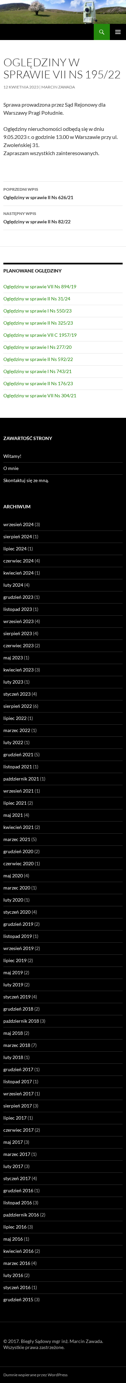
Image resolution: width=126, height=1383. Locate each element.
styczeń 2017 (17, 1178)
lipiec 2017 (15, 1118)
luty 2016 (13, 1275)
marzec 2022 (16, 730)
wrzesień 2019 (18, 948)
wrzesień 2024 (18, 524)
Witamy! (12, 456)
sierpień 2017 (17, 1105)
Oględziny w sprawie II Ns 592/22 (38, 359)
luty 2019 (13, 984)
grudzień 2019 (18, 924)
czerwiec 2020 (18, 863)
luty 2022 (13, 742)
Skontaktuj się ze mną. (26, 480)
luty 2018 (13, 1057)
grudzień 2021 (18, 754)
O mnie (10, 468)
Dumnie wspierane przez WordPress (35, 1374)
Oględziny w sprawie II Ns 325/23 (38, 323)
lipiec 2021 (15, 803)
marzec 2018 (16, 1045)
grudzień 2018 (18, 1009)
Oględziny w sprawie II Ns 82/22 (37, 217)
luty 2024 (13, 585)
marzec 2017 (16, 1154)
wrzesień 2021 (18, 791)
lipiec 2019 (15, 960)
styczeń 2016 (17, 1287)
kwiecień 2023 (18, 669)
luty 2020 (13, 900)
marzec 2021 (16, 839)
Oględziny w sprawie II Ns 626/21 (38, 193)
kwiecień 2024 (18, 573)
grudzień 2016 (18, 1190)
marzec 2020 (16, 887)
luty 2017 (13, 1166)
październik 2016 (21, 1214)
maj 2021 (13, 815)
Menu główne (118, 32)
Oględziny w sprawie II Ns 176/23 (38, 383)
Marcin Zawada (58, 86)
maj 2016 (13, 1239)
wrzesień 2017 (18, 1093)
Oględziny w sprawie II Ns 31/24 (36, 298)
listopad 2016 (17, 1202)
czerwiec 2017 (18, 1130)
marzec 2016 (16, 1263)
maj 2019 (13, 972)
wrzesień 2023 (18, 621)
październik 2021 (21, 778)
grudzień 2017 (18, 1069)
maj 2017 (13, 1142)
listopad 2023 (17, 609)
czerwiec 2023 (18, 645)
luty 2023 (13, 682)
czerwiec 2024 (18, 560)
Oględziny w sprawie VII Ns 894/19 (39, 286)
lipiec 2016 (15, 1227)
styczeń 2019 (17, 996)
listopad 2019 (17, 936)
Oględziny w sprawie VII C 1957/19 (40, 335)
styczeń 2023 (17, 694)
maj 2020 (13, 875)
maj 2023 (13, 657)
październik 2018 (21, 1021)
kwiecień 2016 (18, 1251)
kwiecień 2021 (18, 827)
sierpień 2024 (17, 536)
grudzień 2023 (18, 597)
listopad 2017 (17, 1081)
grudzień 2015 (18, 1299)
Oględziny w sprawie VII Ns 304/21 (39, 395)
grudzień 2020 (18, 851)
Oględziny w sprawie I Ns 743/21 (37, 371)
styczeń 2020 (17, 912)
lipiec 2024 (15, 548)
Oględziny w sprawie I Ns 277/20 (37, 347)
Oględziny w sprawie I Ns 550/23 (37, 311)
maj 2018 (13, 1033)
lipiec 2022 (15, 718)
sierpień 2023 (17, 633)
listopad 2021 (17, 766)
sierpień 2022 (17, 706)
